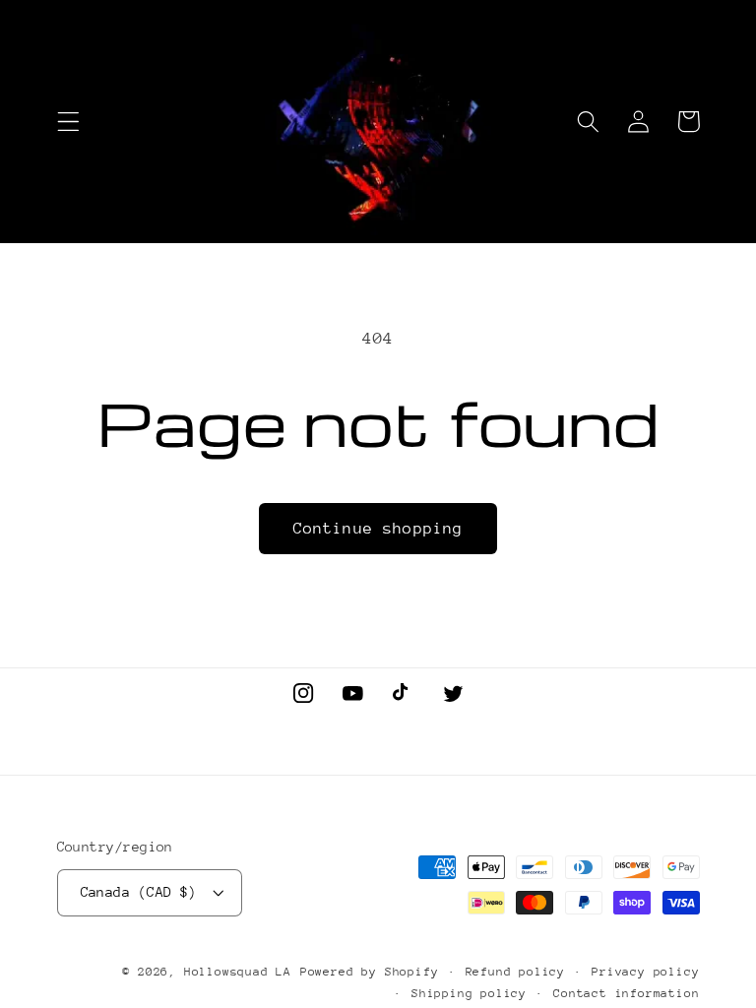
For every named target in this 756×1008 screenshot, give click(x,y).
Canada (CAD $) (139, 892)
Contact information (626, 993)
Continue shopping (378, 528)
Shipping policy (469, 993)
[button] (68, 121)
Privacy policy (645, 971)
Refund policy (515, 971)
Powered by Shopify (369, 971)
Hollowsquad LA (237, 971)
